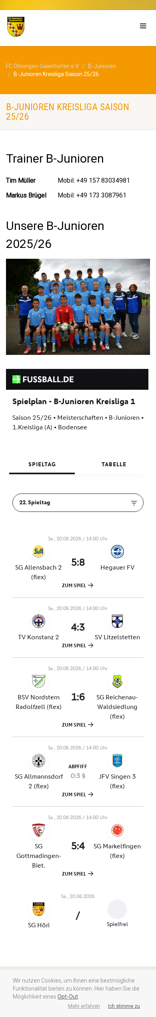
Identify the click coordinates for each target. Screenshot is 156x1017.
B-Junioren (102, 66)
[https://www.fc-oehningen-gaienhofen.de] (52, 27)
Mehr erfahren (84, 1006)
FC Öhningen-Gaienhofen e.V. (42, 66)
